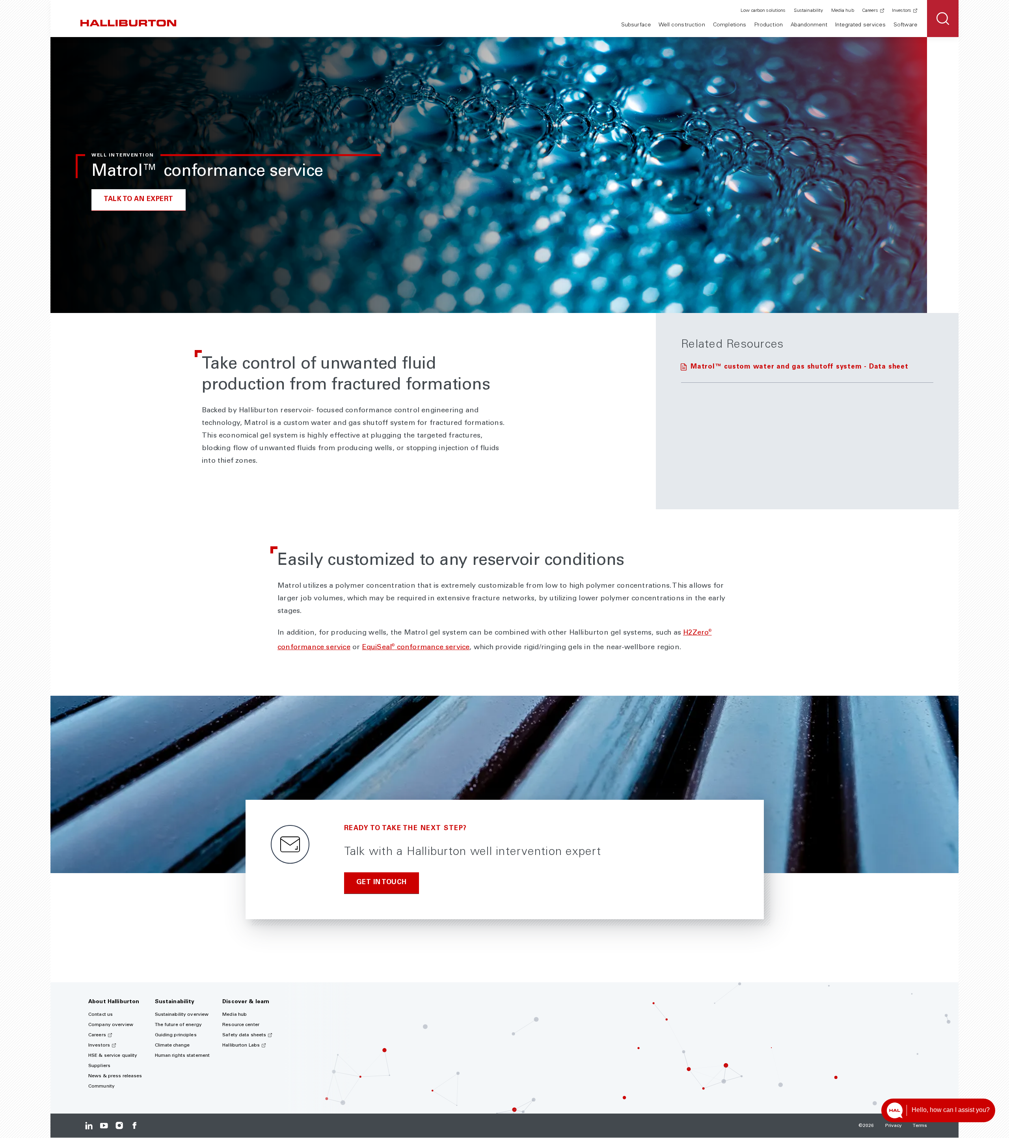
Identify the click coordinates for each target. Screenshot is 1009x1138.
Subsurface (636, 25)
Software (905, 25)
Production (768, 25)
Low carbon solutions (763, 10)
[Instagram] (119, 1125)
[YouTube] (104, 1125)
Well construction (682, 25)
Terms (920, 1125)
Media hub (842, 10)
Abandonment (809, 25)
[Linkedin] (89, 1125)
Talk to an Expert (138, 199)
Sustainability (808, 10)
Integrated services (860, 25)
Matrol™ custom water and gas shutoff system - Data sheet (799, 367)
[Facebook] (134, 1125)
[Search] (943, 18)
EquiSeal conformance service (416, 647)
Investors (901, 10)
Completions (730, 25)
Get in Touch (381, 882)
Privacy (893, 1125)
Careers (870, 10)
